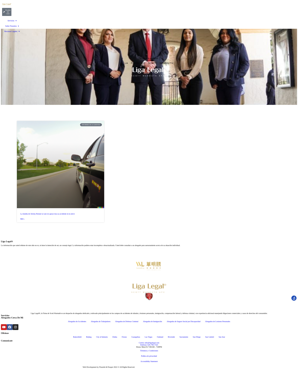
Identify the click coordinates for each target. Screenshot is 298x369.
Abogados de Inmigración (152, 321)
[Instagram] (15, 327)
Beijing (88, 337)
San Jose (222, 337)
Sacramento (183, 337)
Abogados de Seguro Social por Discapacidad (183, 321)
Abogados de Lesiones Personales (217, 321)
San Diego (197, 337)
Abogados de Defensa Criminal (126, 321)
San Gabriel (209, 337)
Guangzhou (135, 337)
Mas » (22, 219)
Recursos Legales (10, 31)
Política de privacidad (149, 356)
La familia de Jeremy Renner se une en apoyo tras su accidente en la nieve (47, 214)
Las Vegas (148, 337)
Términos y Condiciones (149, 351)
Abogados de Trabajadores (100, 321)
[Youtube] (4, 327)
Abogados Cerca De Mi (12, 317)
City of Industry (102, 337)
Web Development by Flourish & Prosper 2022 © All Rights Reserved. (109, 367)
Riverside (171, 337)
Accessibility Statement (149, 361)
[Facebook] (10, 327)
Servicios (11, 21)
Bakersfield (77, 337)
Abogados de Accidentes (77, 321)
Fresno (124, 337)
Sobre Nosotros (11, 26)
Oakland (160, 337)
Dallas (114, 337)
